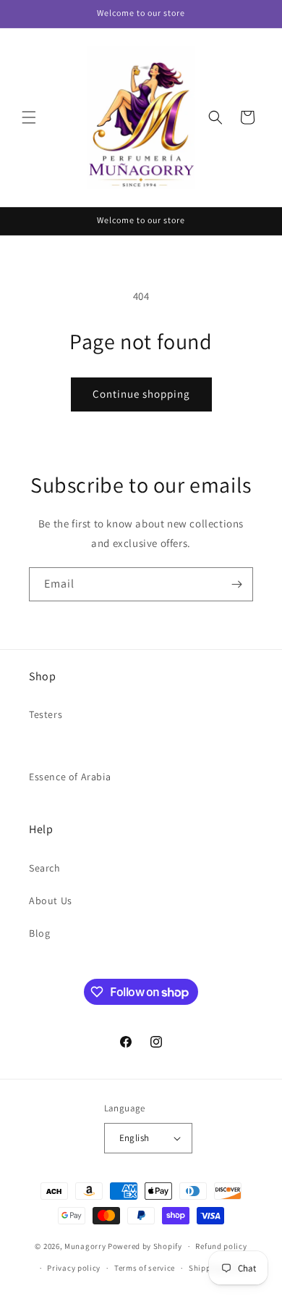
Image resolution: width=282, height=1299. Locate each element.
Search (45, 867)
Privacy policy (74, 1268)
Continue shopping (141, 394)
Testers (45, 714)
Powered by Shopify (145, 1246)
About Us (50, 900)
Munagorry (85, 1246)
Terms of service (144, 1268)
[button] (29, 117)
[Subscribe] (236, 584)
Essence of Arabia (70, 776)
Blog (39, 933)
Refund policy (221, 1246)
